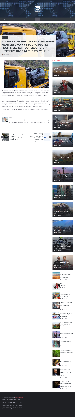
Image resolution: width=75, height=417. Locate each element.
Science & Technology (29, 19)
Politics (20, 19)
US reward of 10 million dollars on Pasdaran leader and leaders (62, 211)
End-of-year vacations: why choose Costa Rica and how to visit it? (62, 159)
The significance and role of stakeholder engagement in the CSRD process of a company (62, 124)
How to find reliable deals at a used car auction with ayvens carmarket (62, 106)
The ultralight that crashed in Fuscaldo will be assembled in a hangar (66, 352)
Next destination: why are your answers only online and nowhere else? (62, 176)
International (9, 19)
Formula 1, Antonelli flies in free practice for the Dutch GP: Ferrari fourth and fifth (62, 246)
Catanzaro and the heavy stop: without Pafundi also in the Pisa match (66, 361)
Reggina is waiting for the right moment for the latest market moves (62, 264)
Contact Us (49, 19)
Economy (3, 19)
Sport (16, 19)
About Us (43, 19)
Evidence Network (19, 397)
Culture (37, 19)
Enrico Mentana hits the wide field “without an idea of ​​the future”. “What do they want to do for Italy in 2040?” (66, 372)
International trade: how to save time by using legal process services (61, 141)
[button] (73, 19)
